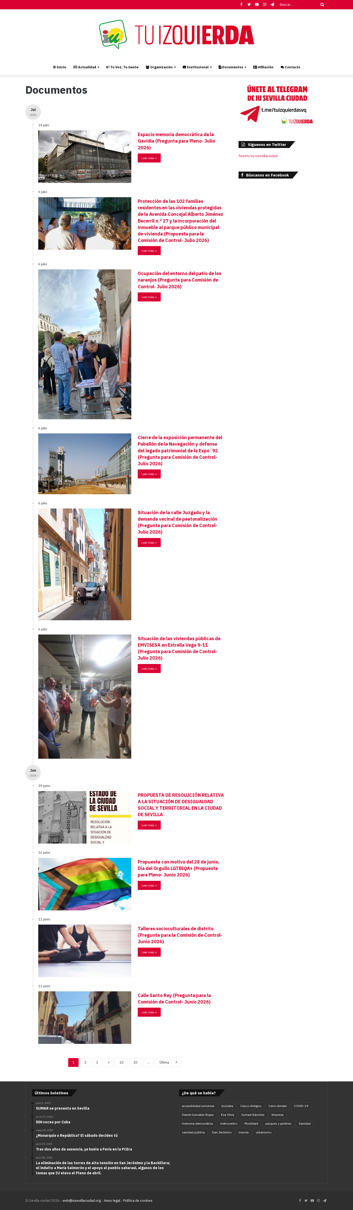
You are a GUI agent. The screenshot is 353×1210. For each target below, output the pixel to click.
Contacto (292, 67)
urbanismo (263, 1132)
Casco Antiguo (250, 1106)
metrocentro (228, 1123)
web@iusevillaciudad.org (82, 1200)
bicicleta (227, 1106)
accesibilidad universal (198, 1106)
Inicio (61, 67)
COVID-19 (301, 1106)
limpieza (277, 1115)
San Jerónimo (222, 1132)
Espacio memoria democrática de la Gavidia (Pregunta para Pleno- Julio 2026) (176, 140)
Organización (161, 67)
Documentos (232, 67)
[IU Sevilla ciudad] (176, 34)
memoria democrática (197, 1123)
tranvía (244, 1132)
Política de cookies (137, 1200)
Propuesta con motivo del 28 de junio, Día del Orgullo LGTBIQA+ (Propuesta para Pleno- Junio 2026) (178, 868)
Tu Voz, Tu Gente (124, 67)
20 (135, 1062)
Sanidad (305, 1123)
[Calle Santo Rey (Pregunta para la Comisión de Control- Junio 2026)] (84, 1017)
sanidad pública (193, 1132)
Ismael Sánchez (252, 1115)
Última (164, 1062)
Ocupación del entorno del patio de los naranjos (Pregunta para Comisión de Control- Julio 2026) (179, 279)
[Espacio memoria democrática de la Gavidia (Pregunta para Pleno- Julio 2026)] (84, 156)
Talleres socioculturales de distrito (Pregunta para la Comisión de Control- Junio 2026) (180, 935)
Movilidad (251, 1123)
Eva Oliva (227, 1115)
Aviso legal (112, 1200)
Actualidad (86, 67)
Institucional (197, 67)
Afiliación (265, 67)
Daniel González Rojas (198, 1115)
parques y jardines (278, 1123)
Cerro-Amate (277, 1106)
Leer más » (149, 158)
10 (121, 1062)
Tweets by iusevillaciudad (258, 156)
